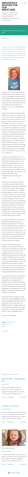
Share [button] (3, 326)
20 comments (10, 397)
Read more (23, 397)
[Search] (22, 3)
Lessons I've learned (10, 406)
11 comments (10, 422)
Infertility (9, 322)
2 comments (10, 464)
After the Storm (8, 448)
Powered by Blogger (15, 472)
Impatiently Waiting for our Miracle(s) (9, 6)
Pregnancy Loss (6, 324)
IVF (14, 322)
